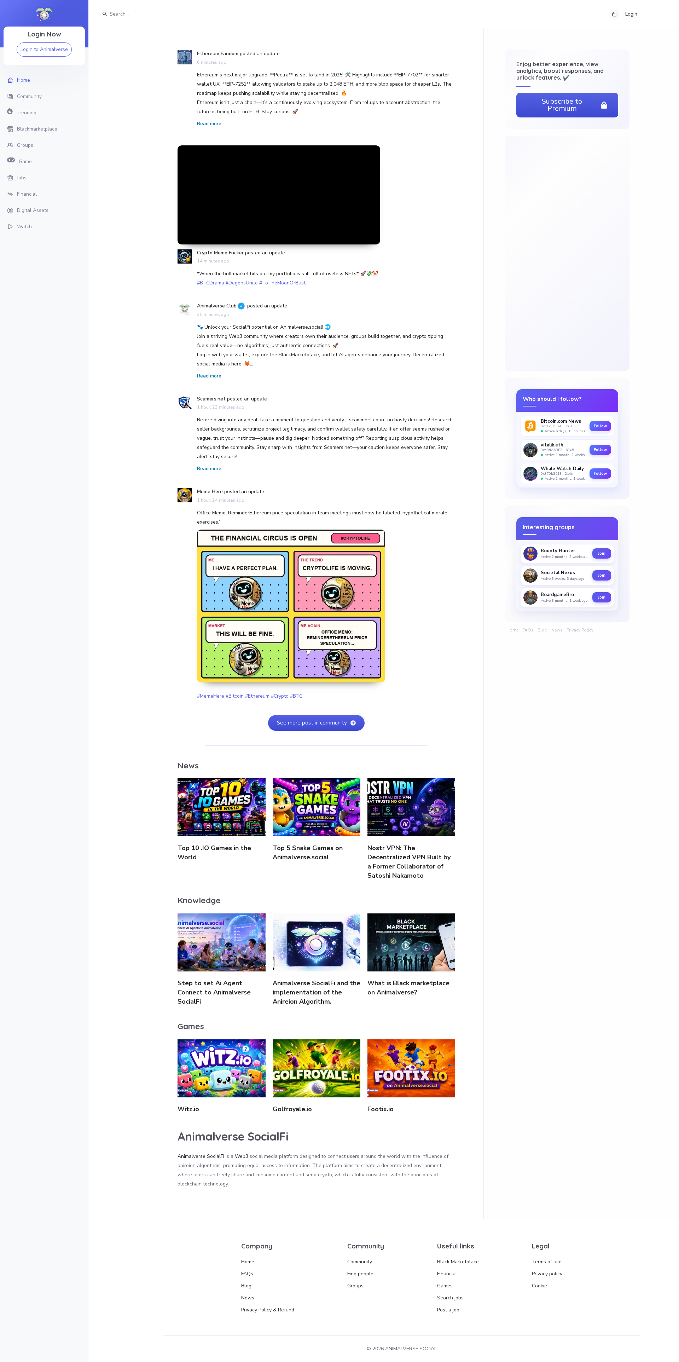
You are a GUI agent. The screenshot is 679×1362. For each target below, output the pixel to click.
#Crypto (280, 696)
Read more (209, 123)
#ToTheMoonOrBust (282, 282)
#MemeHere (210, 696)
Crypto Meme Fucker (220, 252)
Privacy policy (547, 1273)
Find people (360, 1273)
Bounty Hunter (558, 551)
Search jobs (450, 1297)
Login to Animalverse (44, 49)
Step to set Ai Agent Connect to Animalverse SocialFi (214, 992)
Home (512, 630)
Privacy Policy (580, 630)
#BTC (296, 696)
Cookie (539, 1285)
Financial (447, 1273)
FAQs (528, 630)
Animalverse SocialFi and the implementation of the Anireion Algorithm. (316, 992)
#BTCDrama (210, 282)
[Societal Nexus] (530, 576)
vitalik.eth (552, 445)
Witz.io (188, 1109)
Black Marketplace (458, 1261)
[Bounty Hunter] (530, 554)
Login (631, 14)
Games (445, 1285)
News (557, 630)
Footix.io (380, 1109)
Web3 (241, 1156)
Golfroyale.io (292, 1109)
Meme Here (210, 491)
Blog (542, 630)
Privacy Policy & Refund (267, 1309)
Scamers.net (211, 399)
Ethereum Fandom (217, 53)
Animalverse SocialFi (201, 1156)
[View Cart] (614, 14)
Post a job (448, 1309)
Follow (600, 426)
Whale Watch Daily (562, 469)
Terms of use (547, 1261)
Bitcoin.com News (561, 421)
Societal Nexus (558, 573)
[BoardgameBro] (530, 597)
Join (601, 553)
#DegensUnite (242, 282)
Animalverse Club (217, 305)
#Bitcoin (235, 696)
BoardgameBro (557, 595)
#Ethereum (257, 696)
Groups (355, 1285)
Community (359, 1261)
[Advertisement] (279, 194)
